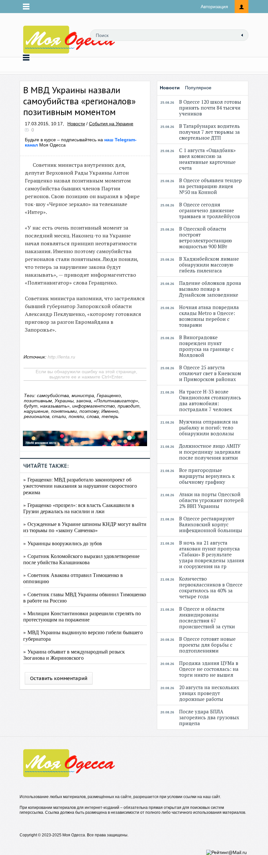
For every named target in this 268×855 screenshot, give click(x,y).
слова (93, 416)
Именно (109, 411)
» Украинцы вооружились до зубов (62, 543)
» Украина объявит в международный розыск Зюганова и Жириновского (74, 654)
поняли (76, 416)
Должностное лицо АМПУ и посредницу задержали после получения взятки (210, 452)
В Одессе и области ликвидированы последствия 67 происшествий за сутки (207, 617)
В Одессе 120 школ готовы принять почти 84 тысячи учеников (210, 107)
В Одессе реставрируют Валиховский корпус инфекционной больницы (210, 524)
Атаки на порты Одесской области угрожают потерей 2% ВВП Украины (211, 500)
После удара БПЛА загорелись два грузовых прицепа (209, 717)
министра (83, 395)
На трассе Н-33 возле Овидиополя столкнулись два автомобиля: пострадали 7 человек (210, 400)
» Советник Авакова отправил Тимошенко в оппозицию (73, 578)
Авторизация (214, 6)
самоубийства (53, 395)
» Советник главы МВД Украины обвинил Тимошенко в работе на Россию (84, 597)
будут (31, 406)
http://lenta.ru (61, 356)
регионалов (36, 416)
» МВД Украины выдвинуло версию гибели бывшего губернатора (83, 635)
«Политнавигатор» (116, 400)
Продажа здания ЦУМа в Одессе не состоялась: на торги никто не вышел (209, 669)
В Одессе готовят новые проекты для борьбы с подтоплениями (207, 645)
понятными (64, 411)
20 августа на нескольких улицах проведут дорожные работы (209, 693)
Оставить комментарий (58, 678)
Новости (76, 123)
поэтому (89, 411)
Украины (64, 400)
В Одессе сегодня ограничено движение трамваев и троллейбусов (209, 210)
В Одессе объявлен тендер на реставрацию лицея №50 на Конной (210, 186)
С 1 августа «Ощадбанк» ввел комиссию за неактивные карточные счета (207, 159)
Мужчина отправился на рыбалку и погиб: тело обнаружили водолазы (208, 427)
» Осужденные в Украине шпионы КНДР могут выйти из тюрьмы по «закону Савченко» (84, 526)
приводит (129, 406)
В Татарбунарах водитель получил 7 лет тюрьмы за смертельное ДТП (209, 132)
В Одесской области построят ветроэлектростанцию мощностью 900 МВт (205, 237)
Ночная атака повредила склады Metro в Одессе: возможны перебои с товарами (209, 316)
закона (83, 400)
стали (59, 416)
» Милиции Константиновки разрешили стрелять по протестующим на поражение (82, 616)
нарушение (36, 411)
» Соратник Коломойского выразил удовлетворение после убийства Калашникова (81, 559)
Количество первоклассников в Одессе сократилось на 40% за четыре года (211, 587)
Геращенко (109, 395)
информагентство (93, 406)
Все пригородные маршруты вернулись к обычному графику (207, 476)
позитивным (38, 400)
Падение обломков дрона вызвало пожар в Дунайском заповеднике (210, 289)
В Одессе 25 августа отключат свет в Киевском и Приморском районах (210, 373)
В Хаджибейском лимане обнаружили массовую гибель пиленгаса (209, 264)
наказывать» (55, 406)
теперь (110, 416)
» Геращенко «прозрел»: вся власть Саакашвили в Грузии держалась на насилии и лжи (78, 508)
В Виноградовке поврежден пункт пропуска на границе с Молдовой (206, 346)
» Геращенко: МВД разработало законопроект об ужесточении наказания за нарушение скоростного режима (80, 485)
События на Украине (111, 123)
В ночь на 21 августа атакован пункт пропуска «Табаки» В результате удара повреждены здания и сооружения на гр (211, 554)
